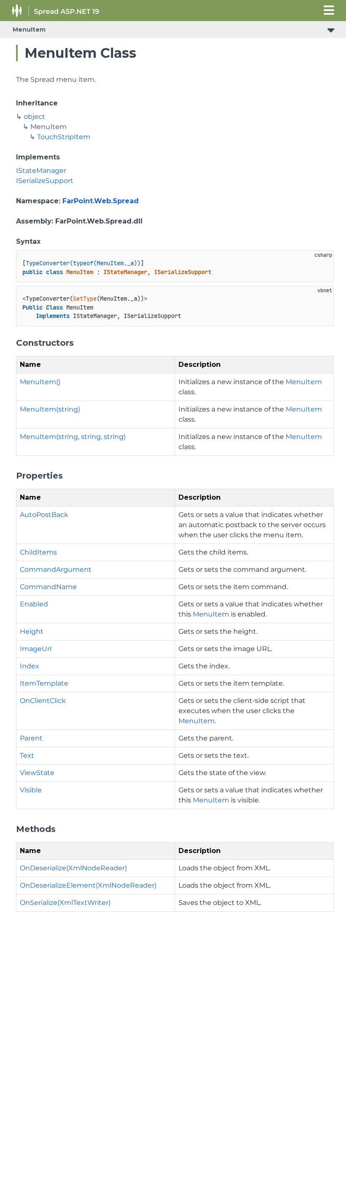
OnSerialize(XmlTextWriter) (65, 903)
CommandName (48, 587)
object (34, 117)
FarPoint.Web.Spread (100, 201)
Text (27, 755)
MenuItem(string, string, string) (73, 437)
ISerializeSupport (44, 181)
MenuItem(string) (50, 409)
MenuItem (29, 29)
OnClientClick (43, 701)
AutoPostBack (44, 515)
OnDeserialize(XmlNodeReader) (73, 868)
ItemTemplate (44, 683)
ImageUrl (35, 649)
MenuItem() (40, 382)
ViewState (37, 773)
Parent (31, 738)
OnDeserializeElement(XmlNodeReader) (88, 885)
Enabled (34, 604)
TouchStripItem (63, 137)
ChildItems (38, 552)
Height (31, 631)
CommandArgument (56, 569)
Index (29, 666)
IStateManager (41, 171)
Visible (31, 790)
